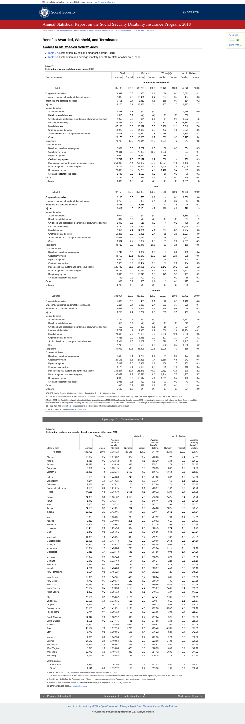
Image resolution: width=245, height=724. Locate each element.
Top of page (108, 419)
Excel (231, 40)
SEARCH (193, 12)
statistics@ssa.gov (78, 409)
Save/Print (234, 45)
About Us (72, 706)
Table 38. (53, 57)
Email (231, 35)
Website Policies (169, 706)
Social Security (63, 12)
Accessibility (85, 706)
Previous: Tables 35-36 (59, 696)
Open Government (109, 706)
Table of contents (130, 419)
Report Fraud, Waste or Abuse (144, 706)
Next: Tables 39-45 (188, 696)
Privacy (124, 706)
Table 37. (53, 53)
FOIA (95, 706)
